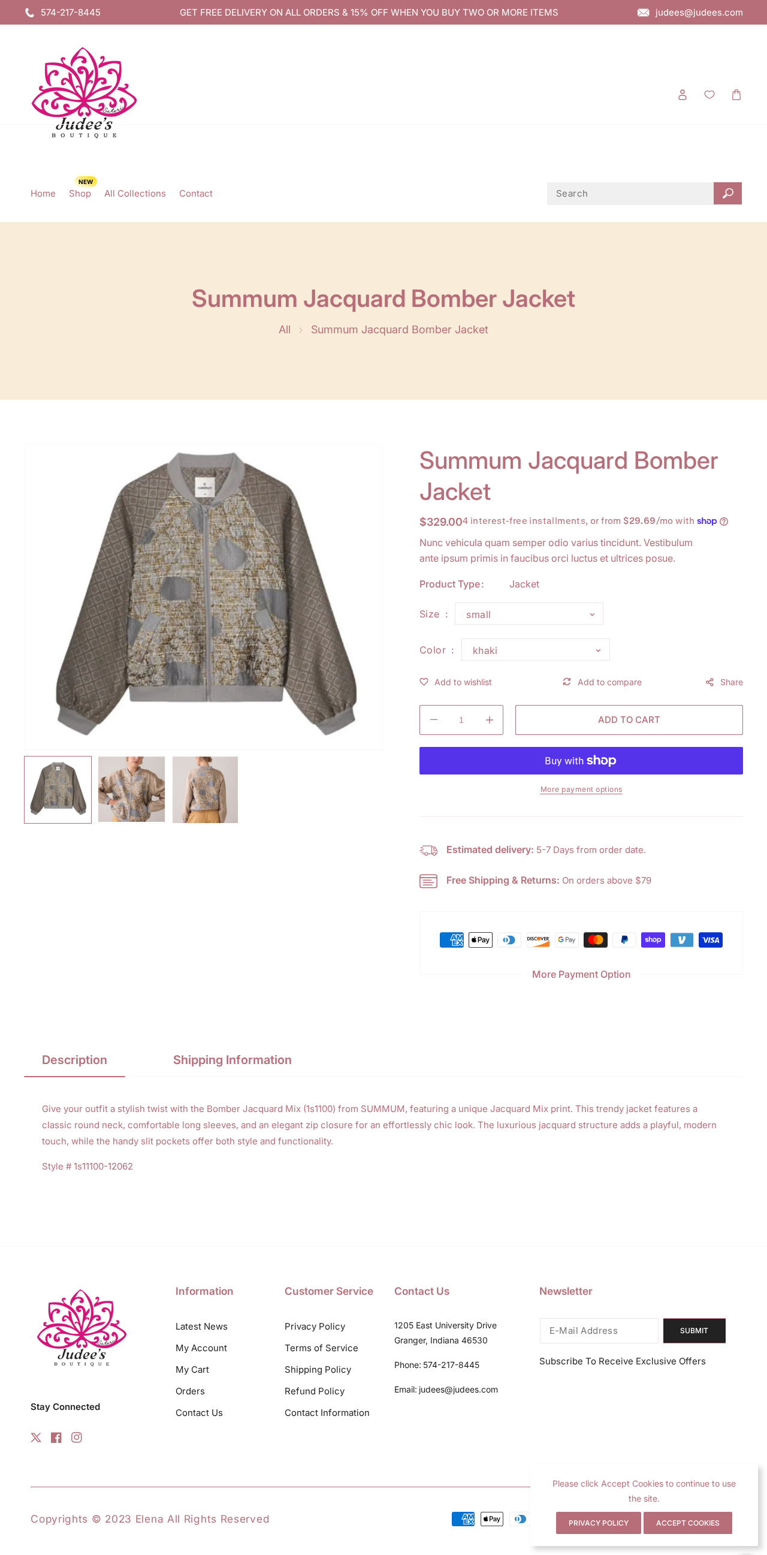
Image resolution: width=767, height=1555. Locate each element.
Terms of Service (321, 1348)
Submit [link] (694, 1330)
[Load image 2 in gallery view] (131, 790)
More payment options (581, 789)
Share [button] (731, 682)
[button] (736, 94)
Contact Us (199, 1412)
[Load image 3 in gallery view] (205, 790)
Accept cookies (688, 1522)
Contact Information (327, 1412)
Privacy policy (599, 1522)
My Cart (192, 1369)
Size (430, 614)
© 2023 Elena (129, 1518)
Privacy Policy (315, 1326)
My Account (201, 1348)
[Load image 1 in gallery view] (58, 790)
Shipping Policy (318, 1369)
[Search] (728, 193)
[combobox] (644, 193)
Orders (190, 1391)
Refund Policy (315, 1391)
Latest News (202, 1326)
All (285, 329)
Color (433, 650)
